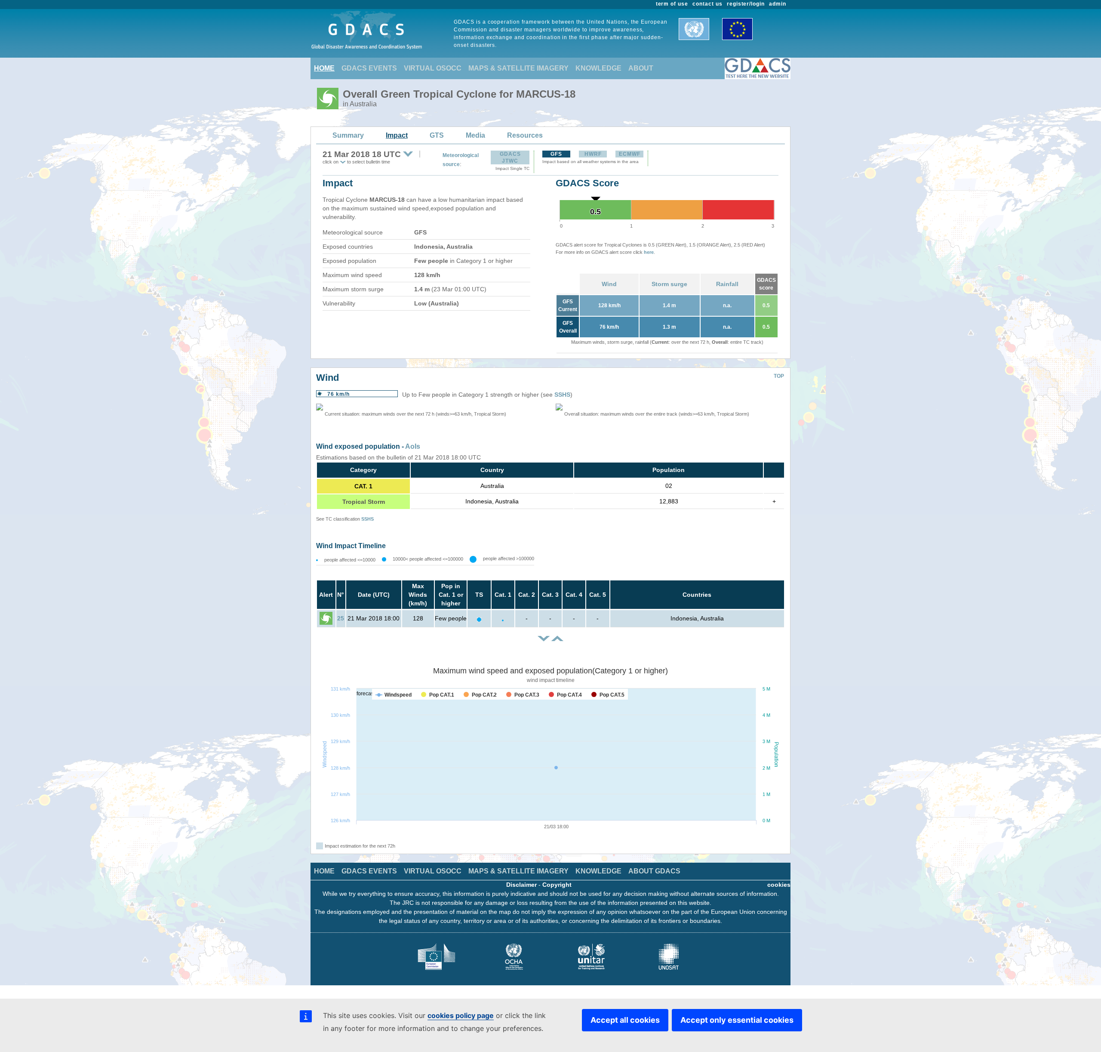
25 (340, 618)
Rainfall (727, 284)
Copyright (557, 884)
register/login (746, 4)
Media (475, 135)
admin (777, 4)
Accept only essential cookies (736, 1019)
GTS (437, 135)
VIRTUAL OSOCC (432, 68)
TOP (779, 376)
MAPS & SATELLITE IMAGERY (518, 68)
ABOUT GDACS (654, 871)
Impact (397, 135)
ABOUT (640, 68)
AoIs (412, 446)
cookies (778, 884)
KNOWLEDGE (598, 68)
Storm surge (669, 284)
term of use (672, 4)
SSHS (562, 394)
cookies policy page (460, 1015)
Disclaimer (521, 884)
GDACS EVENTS (369, 68)
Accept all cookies (625, 1019)
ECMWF (629, 154)
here (649, 252)
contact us (707, 4)
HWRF (593, 154)
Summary (348, 135)
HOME (324, 68)
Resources (525, 135)
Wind (609, 284)
